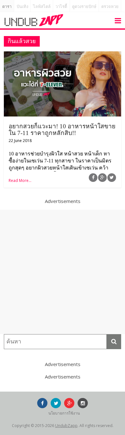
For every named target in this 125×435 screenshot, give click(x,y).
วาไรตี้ (61, 6)
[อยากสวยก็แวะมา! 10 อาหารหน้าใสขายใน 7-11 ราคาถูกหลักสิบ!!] (62, 55)
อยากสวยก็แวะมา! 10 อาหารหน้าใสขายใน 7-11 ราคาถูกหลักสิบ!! (62, 129)
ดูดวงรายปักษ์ (84, 6)
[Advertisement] (62, 272)
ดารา (7, 6)
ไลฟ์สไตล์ (42, 6)
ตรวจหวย (110, 6)
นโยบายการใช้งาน (64, 413)
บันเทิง (22, 6)
